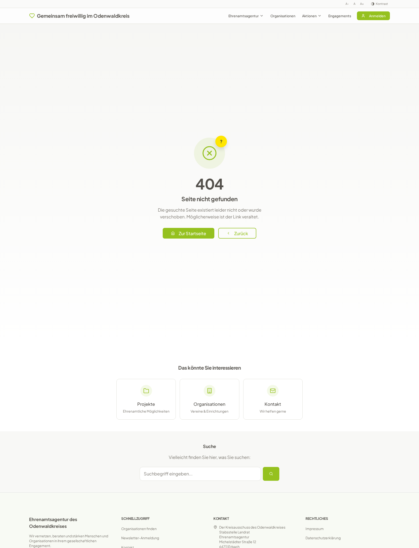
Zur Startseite (192, 233)
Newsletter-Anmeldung (140, 538)
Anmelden (377, 16)
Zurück (241, 233)
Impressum (315, 528)
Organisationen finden (139, 528)
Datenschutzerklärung (323, 538)
